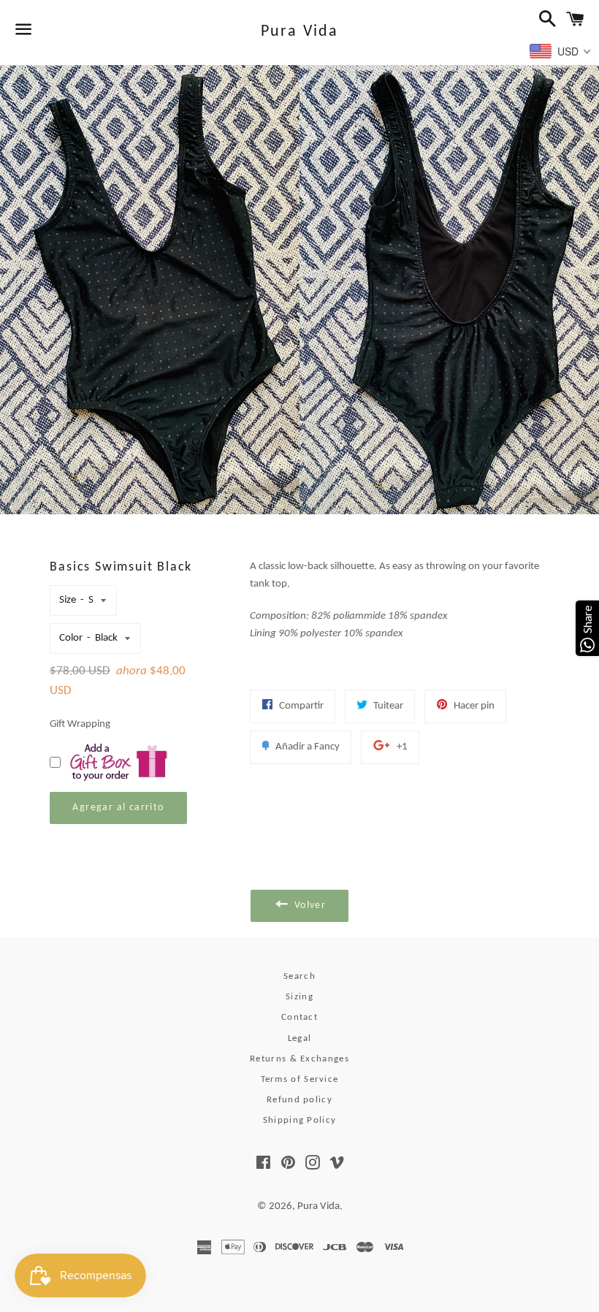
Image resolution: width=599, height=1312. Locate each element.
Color (71, 638)
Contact (299, 1017)
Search (299, 976)
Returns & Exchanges (299, 1059)
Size (67, 600)
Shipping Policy (300, 1120)
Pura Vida (300, 31)
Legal (300, 1038)
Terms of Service (300, 1079)
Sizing (299, 997)
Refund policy (299, 1100)
